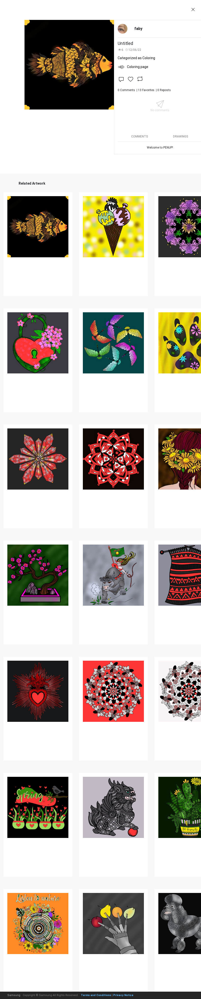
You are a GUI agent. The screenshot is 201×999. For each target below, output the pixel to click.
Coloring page (137, 67)
